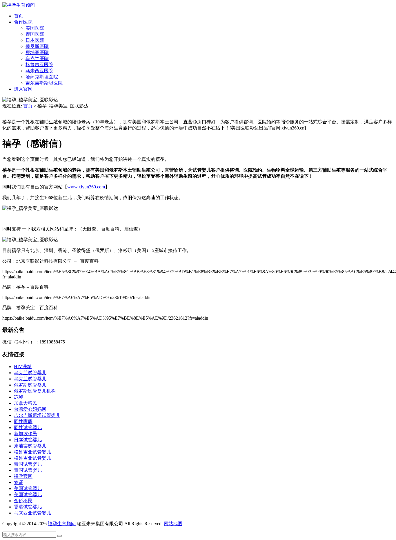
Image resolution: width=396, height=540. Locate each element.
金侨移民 (23, 500)
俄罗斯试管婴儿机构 (35, 390)
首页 (18, 15)
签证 (18, 482)
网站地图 (173, 523)
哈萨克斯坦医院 (42, 76)
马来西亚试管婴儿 (32, 512)
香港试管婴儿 (28, 506)
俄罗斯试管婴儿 (30, 384)
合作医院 (23, 21)
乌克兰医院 (37, 58)
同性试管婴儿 (28, 427)
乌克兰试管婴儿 (30, 372)
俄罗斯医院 (37, 46)
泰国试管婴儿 (28, 464)
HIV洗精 (23, 366)
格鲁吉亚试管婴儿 (32, 451)
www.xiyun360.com (86, 186)
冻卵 (18, 397)
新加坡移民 (25, 433)
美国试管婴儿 (28, 488)
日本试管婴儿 (28, 439)
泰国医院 (35, 34)
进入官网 (23, 89)
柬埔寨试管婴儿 (30, 445)
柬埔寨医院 (37, 52)
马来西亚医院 (39, 70)
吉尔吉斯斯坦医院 (44, 82)
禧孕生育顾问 (62, 523)
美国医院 (35, 28)
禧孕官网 (23, 476)
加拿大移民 (25, 403)
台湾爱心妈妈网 (30, 409)
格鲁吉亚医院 (39, 64)
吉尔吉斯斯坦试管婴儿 (37, 415)
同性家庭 (23, 421)
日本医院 (35, 40)
